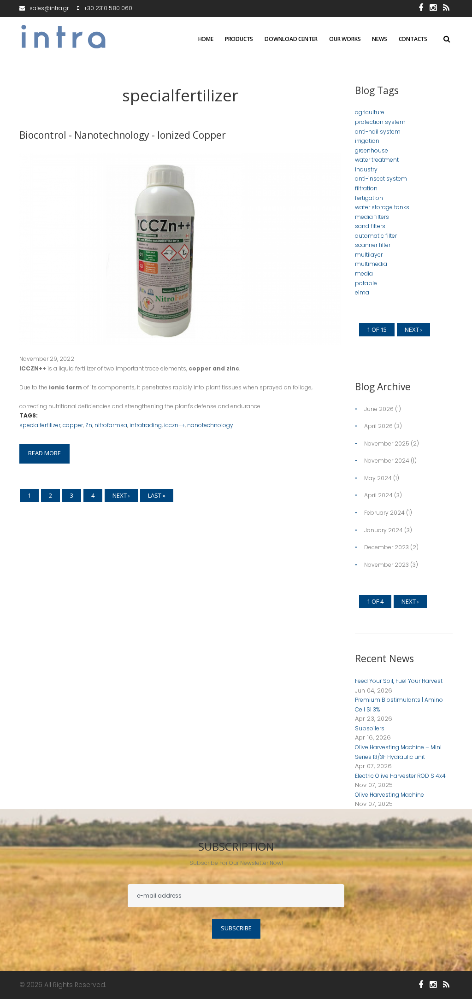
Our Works (344, 39)
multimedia (371, 264)
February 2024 (384, 513)
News (379, 39)
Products (239, 39)
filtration (366, 188)
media (364, 273)
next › (121, 495)
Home (205, 39)
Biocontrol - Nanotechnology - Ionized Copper (122, 135)
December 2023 (386, 547)
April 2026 (378, 426)
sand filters (370, 226)
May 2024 (378, 478)
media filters (372, 217)
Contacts (413, 39)
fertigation (369, 198)
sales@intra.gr (49, 8)
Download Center (291, 39)
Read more (44, 453)
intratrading (146, 425)
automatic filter (376, 236)
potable (366, 283)
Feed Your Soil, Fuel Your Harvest (398, 681)
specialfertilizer (39, 425)
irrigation (367, 141)
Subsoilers (369, 728)
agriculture (369, 112)
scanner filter (372, 245)
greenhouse (371, 150)
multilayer (369, 255)
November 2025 (386, 443)
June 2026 (379, 409)
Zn (88, 425)
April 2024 (378, 495)
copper (73, 425)
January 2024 (383, 530)
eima (362, 292)
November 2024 (386, 460)
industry (366, 169)
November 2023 (386, 565)
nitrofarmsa (110, 425)
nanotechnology (210, 425)
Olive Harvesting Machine (389, 795)
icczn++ (174, 425)
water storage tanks (382, 207)
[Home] (65, 26)
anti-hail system (378, 131)
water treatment (377, 160)
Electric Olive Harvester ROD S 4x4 (400, 776)
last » (156, 495)
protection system (380, 122)
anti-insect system (381, 178)
